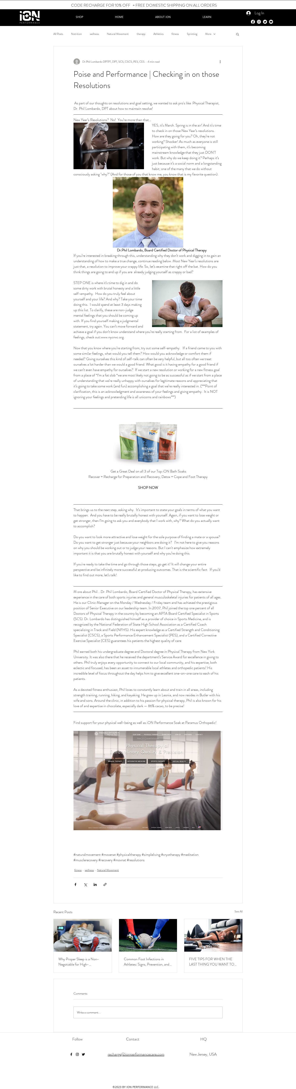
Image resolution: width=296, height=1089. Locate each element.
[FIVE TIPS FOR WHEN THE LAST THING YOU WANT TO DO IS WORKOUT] (213, 935)
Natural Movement (118, 34)
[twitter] (83, 1054)
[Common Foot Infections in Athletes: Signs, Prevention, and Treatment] (148, 935)
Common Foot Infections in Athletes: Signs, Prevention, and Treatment (146, 961)
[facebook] (71, 1054)
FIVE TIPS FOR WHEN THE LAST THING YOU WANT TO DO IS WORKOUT (211, 961)
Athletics (158, 34)
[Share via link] (105, 884)
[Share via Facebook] (75, 884)
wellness (94, 34)
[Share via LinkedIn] (95, 884)
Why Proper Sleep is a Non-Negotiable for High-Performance (78, 961)
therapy (141, 34)
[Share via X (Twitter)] (85, 884)
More (208, 34)
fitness (175, 34)
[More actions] (220, 61)
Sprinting (192, 34)
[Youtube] (271, 22)
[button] (237, 34)
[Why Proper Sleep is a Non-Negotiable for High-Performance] (83, 935)
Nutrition (76, 34)
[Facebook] (253, 22)
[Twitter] (265, 22)
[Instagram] (259, 22)
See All (239, 911)
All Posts (58, 34)
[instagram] (77, 1054)
